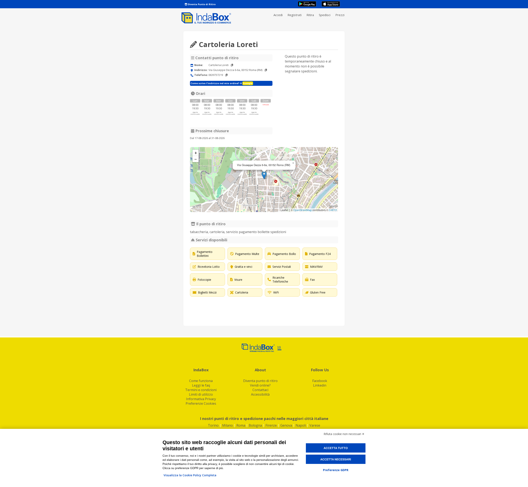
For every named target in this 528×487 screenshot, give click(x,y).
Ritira (310, 15)
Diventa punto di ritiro (260, 381)
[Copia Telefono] (226, 75)
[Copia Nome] (232, 65)
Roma (240, 425)
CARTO (333, 210)
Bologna (255, 425)
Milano (227, 425)
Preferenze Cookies (201, 403)
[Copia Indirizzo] (266, 70)
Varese (314, 425)
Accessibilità (260, 394)
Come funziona (201, 381)
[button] (264, 175)
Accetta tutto (336, 448)
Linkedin (319, 385)
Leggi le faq (201, 385)
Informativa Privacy (201, 399)
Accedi (278, 15)
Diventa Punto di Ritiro (201, 4)
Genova (286, 425)
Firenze (271, 425)
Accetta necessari (335, 459)
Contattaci (260, 390)
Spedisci (324, 15)
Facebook (319, 381)
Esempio (247, 83)
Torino (213, 425)
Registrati (295, 15)
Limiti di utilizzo (201, 394)
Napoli (301, 425)
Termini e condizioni (201, 390)
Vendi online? (260, 385)
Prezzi (339, 15)
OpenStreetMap (302, 210)
